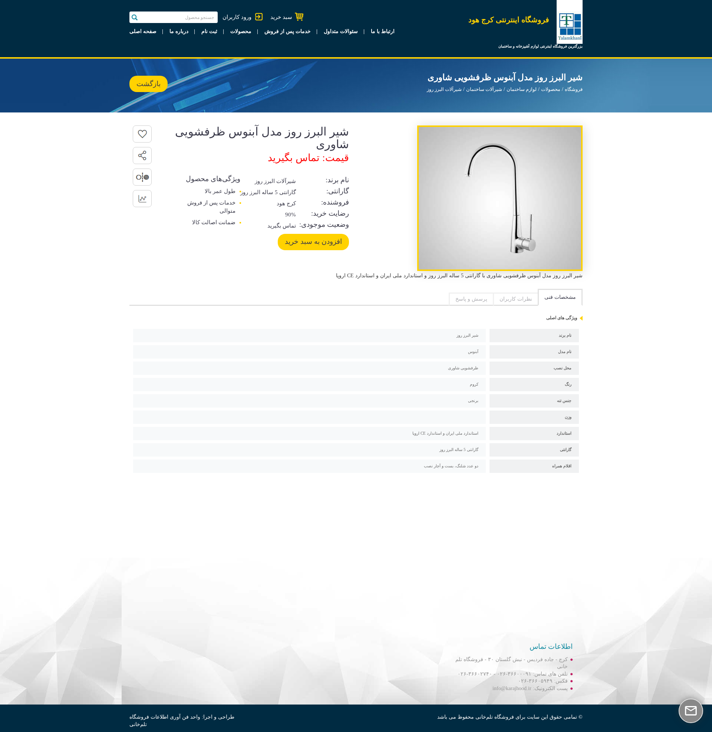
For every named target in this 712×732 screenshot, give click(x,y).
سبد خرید (281, 17)
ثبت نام (209, 31)
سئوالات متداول (341, 31)
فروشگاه (574, 89)
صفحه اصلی (142, 31)
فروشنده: (335, 202)
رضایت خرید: (330, 213)
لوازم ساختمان (522, 89)
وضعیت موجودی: (324, 224)
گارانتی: (337, 191)
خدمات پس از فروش (287, 31)
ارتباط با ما (383, 31)
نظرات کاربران (516, 299)
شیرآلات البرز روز (444, 89)
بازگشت (148, 84)
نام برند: (337, 180)
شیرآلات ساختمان (484, 89)
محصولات (240, 31)
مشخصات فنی (560, 297)
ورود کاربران (236, 17)
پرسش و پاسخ (471, 299)
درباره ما (178, 31)
